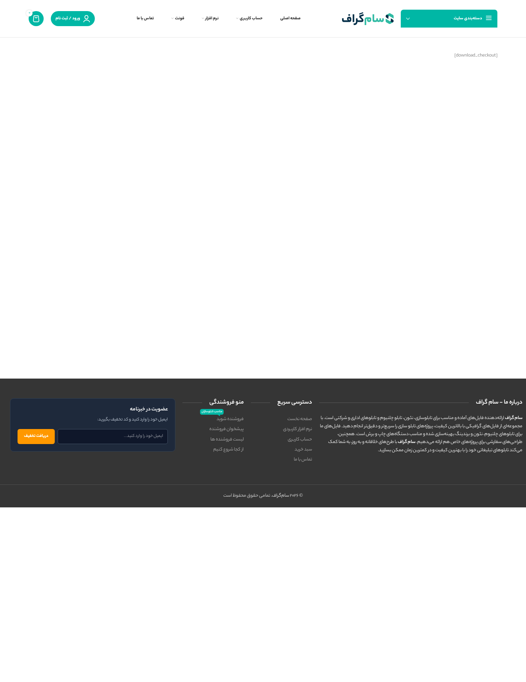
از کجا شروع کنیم (228, 449)
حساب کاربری (300, 439)
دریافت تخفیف (36, 436)
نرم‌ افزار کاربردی (297, 429)
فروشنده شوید (222, 418)
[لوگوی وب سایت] (368, 18)
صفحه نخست (299, 419)
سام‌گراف (280, 496)
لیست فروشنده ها (227, 439)
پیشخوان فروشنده (226, 429)
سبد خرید (303, 449)
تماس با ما (303, 459)
